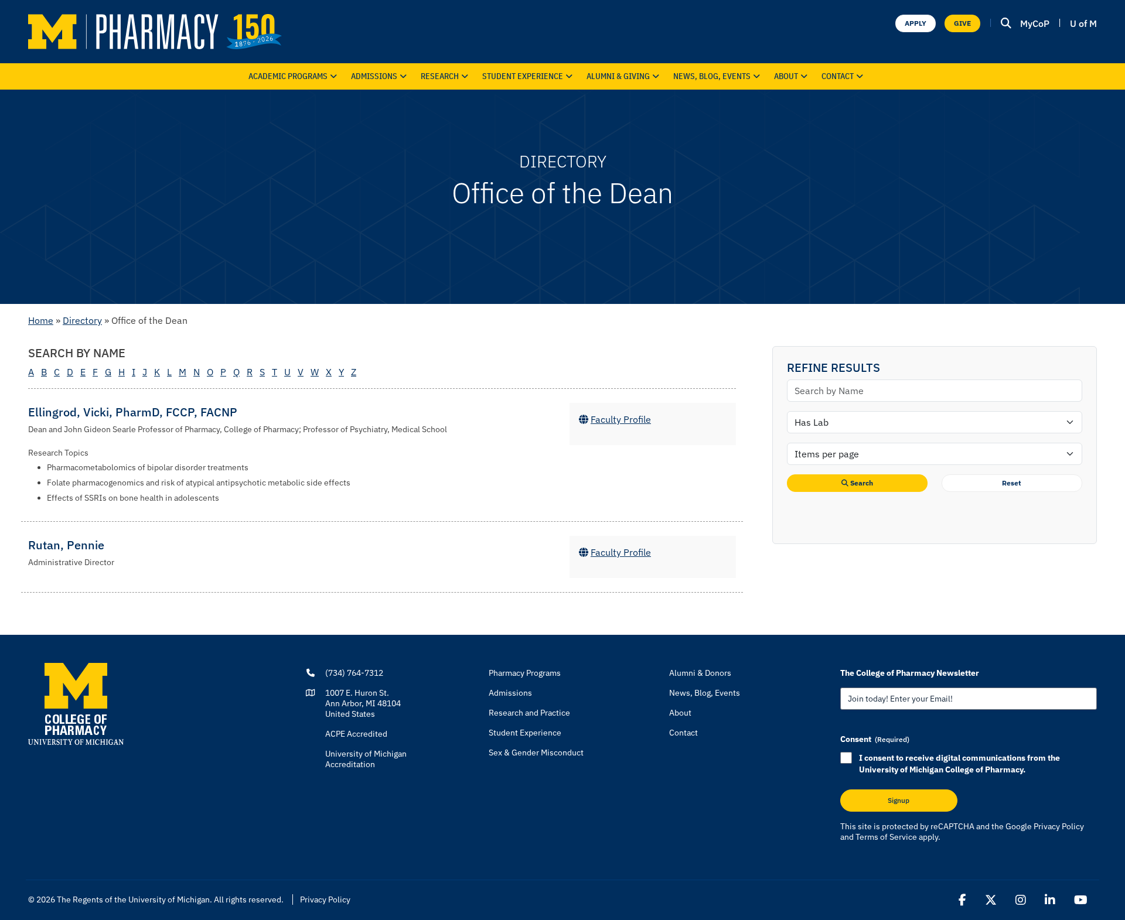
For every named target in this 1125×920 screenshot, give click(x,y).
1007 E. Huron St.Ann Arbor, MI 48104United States (363, 703)
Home (40, 320)
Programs (288, 76)
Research (440, 76)
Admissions (374, 76)
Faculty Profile (621, 419)
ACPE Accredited (356, 734)
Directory (82, 320)
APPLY (915, 23)
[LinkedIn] (1050, 900)
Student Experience (525, 732)
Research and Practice (529, 712)
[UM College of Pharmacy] (76, 703)
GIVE (962, 23)
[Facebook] (962, 900)
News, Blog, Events (712, 76)
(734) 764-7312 (354, 673)
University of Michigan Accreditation (366, 758)
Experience (522, 76)
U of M (1083, 23)
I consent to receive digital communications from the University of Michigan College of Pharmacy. (959, 764)
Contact (837, 76)
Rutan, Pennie (66, 545)
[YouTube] (1081, 900)
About (786, 76)
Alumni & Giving (618, 76)
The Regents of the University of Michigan (133, 899)
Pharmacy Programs (525, 673)
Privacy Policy (1059, 826)
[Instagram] (1020, 900)
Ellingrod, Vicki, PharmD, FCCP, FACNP (132, 412)
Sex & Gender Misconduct (536, 752)
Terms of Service (886, 837)
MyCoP (1034, 23)
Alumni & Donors (700, 673)
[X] (991, 900)
